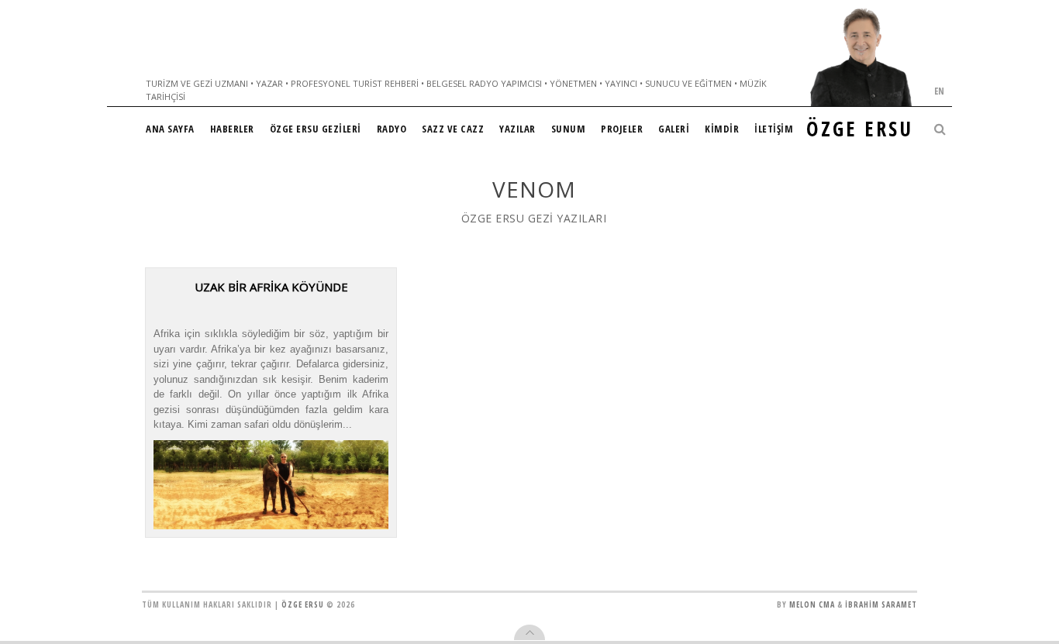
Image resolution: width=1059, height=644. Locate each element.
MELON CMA (812, 604)
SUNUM (568, 129)
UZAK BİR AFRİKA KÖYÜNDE (271, 286)
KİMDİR (722, 129)
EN (939, 91)
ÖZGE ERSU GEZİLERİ (315, 129)
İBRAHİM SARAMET (881, 604)
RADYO (392, 129)
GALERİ (673, 129)
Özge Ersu (302, 604)
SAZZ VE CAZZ (453, 129)
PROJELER (622, 129)
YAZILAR (517, 129)
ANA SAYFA (170, 129)
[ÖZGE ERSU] (861, 57)
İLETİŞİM (773, 129)
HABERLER (232, 129)
